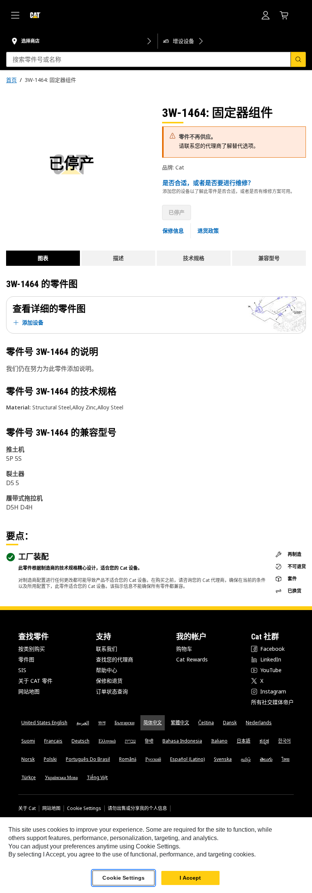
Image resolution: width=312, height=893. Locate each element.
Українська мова (61, 777)
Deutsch (80, 741)
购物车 (184, 648)
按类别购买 (31, 648)
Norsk (28, 759)
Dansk (230, 722)
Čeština (206, 722)
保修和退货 (109, 680)
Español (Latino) (187, 759)
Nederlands (259, 722)
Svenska (223, 759)
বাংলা (101, 722)
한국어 (284, 741)
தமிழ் (246, 759)
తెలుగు (266, 759)
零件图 (26, 659)
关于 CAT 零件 (35, 680)
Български (124, 722)
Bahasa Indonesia (182, 741)
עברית (130, 741)
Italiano (219, 741)
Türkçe (28, 777)
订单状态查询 (112, 691)
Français (53, 741)
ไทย (286, 759)
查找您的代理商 (114, 659)
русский (153, 759)
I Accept (190, 878)
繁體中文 (180, 722)
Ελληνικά (107, 741)
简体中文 (152, 722)
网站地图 (29, 691)
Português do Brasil (88, 759)
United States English (44, 722)
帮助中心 (106, 670)
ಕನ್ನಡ (264, 741)
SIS (22, 670)
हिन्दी (149, 741)
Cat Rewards (192, 659)
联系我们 (106, 648)
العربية (82, 722)
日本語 (243, 741)
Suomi (28, 741)
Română (127, 759)
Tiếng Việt (97, 777)
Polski (50, 759)
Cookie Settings (84, 808)
